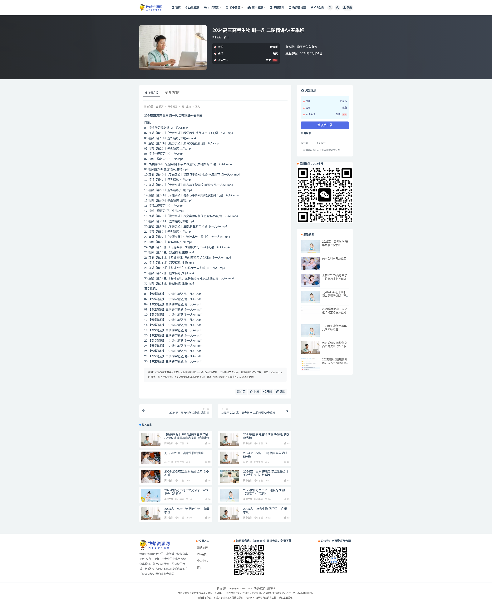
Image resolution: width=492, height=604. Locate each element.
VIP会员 (319, 7)
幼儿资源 (193, 7)
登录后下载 (324, 125)
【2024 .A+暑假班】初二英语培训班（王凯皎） (334, 296)
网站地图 (221, 588)
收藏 (256, 391)
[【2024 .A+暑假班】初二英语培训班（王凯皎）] (310, 297)
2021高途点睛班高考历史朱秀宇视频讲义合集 (334, 363)
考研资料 (278, 7)
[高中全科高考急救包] (310, 263)
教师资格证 (299, 7)
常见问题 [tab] (174, 92)
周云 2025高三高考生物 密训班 (184, 453)
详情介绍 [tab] (153, 92)
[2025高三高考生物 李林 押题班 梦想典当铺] (229, 439)
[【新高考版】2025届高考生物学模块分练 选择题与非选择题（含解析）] (150, 439)
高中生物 (216, 38)
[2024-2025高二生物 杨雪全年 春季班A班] (229, 458)
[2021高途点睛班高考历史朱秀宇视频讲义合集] (310, 364)
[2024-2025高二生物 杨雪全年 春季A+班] (150, 476)
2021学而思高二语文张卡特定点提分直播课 (334, 312)
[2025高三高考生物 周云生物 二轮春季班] (150, 513)
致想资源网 (260, 588)
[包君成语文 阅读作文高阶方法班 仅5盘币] (310, 347)
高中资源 (172, 107)
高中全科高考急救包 (334, 258)
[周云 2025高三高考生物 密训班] (150, 458)
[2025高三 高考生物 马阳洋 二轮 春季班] (229, 513)
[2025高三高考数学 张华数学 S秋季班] (310, 246)
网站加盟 (202, 548)
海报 (269, 391)
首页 (178, 7)
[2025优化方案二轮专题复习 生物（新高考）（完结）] (229, 495)
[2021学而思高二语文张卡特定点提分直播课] (310, 313)
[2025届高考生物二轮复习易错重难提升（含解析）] (150, 495)
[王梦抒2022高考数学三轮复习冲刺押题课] (310, 280)
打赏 (242, 391)
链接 (282, 391)
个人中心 (202, 561)
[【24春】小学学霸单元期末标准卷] (310, 330)
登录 (349, 7)
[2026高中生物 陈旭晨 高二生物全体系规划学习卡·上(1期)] (229, 476)
